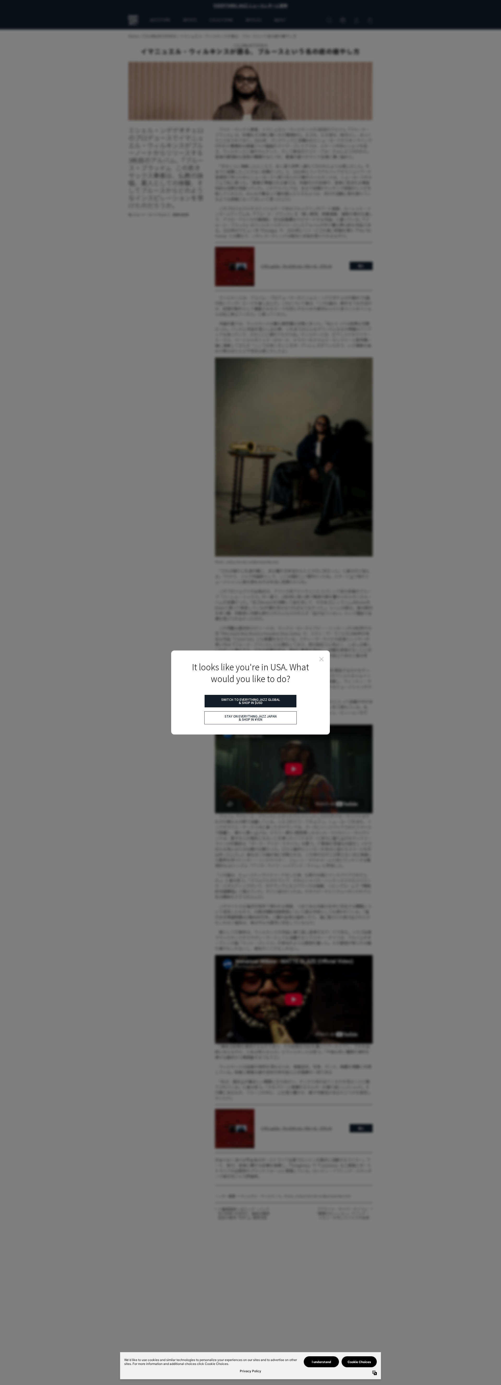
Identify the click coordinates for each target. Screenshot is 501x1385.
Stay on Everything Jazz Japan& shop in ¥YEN (251, 717)
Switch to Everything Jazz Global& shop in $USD (250, 701)
